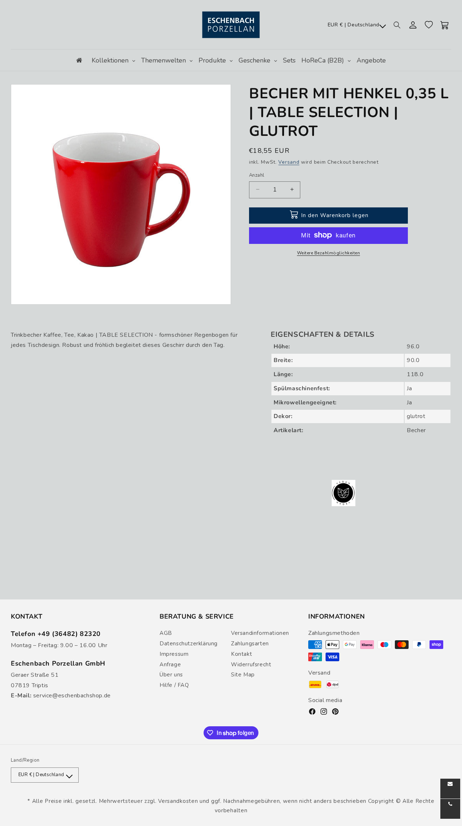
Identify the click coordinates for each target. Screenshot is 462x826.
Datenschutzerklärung (189, 643)
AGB (166, 633)
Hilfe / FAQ (174, 685)
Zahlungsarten (250, 643)
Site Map (243, 674)
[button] (397, 25)
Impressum (174, 654)
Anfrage (170, 664)
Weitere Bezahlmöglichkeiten (328, 252)
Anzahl (256, 175)
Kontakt (241, 654)
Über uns (171, 674)
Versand (288, 162)
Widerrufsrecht (251, 664)
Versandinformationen (260, 633)
